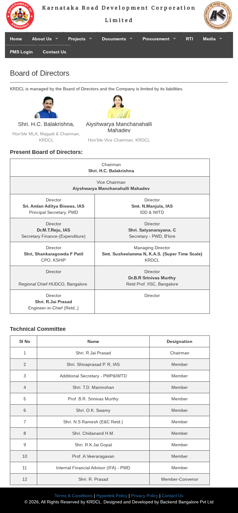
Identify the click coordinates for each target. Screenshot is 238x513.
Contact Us (54, 51)
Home (16, 38)
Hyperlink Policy (111, 495)
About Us (42, 38)
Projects (77, 38)
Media (209, 38)
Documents (114, 38)
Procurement (156, 38)
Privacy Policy (144, 495)
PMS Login (21, 51)
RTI (189, 38)
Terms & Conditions (74, 495)
